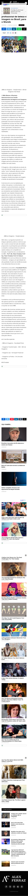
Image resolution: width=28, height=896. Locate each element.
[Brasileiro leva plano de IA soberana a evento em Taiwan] (14, 434)
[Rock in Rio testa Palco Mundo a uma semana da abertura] (6, 824)
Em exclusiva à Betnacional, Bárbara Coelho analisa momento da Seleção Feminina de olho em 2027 (18, 842)
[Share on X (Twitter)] (9, 29)
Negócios (21, 25)
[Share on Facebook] (3, 29)
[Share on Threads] (24, 29)
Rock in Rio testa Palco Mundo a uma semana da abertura (17, 824)
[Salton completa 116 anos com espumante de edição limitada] (14, 479)
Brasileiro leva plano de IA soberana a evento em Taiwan (12, 444)
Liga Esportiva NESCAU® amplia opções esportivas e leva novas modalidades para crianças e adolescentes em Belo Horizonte (18, 853)
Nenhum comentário (13, 25)
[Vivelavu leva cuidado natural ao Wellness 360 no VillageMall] (6, 815)
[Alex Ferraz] (14, 2)
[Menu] (2, 2)
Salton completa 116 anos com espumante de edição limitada (10, 488)
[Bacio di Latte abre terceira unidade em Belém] (14, 457)
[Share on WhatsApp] (19, 29)
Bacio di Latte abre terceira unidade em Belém (13, 466)
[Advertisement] (14, 71)
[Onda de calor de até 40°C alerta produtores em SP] (6, 864)
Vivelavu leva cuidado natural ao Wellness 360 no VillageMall (18, 815)
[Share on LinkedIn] (14, 29)
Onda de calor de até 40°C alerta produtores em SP (17, 862)
